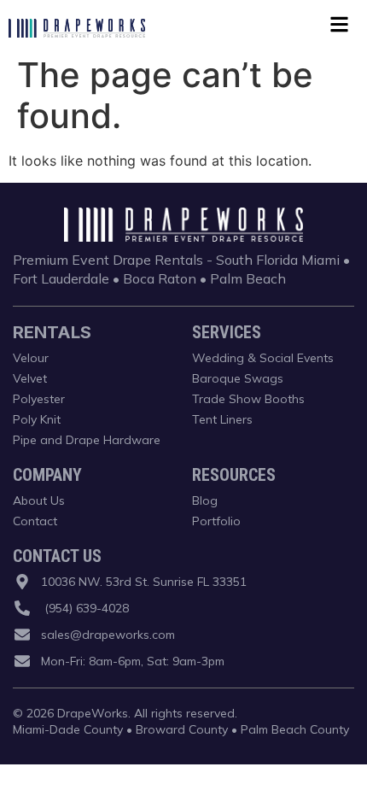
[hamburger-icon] (339, 27)
